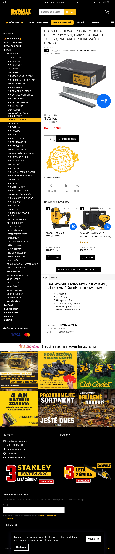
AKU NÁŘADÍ (12, 54)
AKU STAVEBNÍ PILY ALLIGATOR (22, 153)
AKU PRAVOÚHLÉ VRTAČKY (20, 91)
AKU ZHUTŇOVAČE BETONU (20, 176)
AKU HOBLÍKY (14, 131)
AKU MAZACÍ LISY (15, 106)
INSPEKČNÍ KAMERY (17, 253)
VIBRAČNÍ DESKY (14, 290)
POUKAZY (8, 316)
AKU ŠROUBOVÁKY (16, 99)
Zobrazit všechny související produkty (78, 269)
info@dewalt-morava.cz (17, 441)
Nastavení (21, 547)
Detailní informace (52, 178)
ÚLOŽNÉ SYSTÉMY (15, 294)
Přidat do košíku (69, 139)
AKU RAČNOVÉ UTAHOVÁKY (20, 194)
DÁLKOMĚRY (13, 238)
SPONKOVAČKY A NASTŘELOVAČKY (23, 264)
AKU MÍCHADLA (15, 87)
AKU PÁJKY (13, 209)
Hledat (69, 12)
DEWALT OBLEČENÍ (12, 46)
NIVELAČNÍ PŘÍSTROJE (18, 242)
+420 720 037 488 (15, 445)
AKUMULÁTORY (15, 65)
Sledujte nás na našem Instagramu (68, 346)
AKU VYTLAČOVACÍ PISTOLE (20, 95)
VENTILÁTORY (13, 279)
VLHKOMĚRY (13, 260)
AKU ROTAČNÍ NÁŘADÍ (17, 161)
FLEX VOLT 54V (14, 57)
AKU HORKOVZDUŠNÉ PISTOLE (21, 172)
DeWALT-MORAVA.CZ (16, 449)
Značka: (53, 53)
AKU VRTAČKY (14, 61)
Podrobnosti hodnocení (86, 51)
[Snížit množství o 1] (54, 140)
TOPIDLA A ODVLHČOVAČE (19, 275)
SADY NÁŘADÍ (14, 110)
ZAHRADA (8, 305)
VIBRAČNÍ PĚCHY (14, 286)
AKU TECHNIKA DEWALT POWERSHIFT (18, 214)
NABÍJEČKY (13, 69)
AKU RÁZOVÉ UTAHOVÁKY (19, 102)
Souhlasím (93, 539)
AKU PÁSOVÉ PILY (15, 146)
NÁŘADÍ (7, 50)
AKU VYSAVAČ (14, 164)
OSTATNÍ (8, 320)
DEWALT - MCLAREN (13, 42)
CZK (96, 2)
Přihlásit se (11, 525)
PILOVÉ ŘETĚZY (11, 309)
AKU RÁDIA (13, 135)
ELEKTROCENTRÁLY (16, 268)
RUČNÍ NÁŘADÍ (13, 301)
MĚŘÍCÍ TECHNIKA (15, 223)
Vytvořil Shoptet (105, 548)
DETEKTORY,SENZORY (17, 234)
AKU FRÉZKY (13, 168)
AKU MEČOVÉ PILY (16, 138)
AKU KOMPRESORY (16, 83)
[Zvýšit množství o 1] (54, 137)
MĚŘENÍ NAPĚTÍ (15, 249)
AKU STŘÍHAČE (14, 179)
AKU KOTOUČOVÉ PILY (18, 149)
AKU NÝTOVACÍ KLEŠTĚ (18, 191)
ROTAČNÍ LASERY (15, 230)
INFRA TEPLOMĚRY (16, 257)
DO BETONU (13, 123)
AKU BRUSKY (13, 72)
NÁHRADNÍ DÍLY (11, 313)
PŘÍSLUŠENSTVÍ (15, 245)
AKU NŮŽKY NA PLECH (18, 157)
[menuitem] (14, 22)
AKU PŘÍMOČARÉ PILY (17, 142)
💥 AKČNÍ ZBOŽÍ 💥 (12, 39)
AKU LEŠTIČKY (14, 206)
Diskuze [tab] (53, 277)
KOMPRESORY (13, 271)
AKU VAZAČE (13, 183)
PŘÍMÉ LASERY (14, 227)
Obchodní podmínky (54, 2)
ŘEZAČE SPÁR (13, 283)
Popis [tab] (45, 277)
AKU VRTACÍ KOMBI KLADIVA (20, 76)
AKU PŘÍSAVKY (14, 202)
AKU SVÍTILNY (14, 127)
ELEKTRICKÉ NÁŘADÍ (16, 219)
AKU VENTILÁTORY (16, 187)
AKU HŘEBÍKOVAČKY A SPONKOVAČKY (18, 114)
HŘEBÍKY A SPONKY (17, 119)
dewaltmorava (13, 453)
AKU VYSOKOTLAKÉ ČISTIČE (20, 198)
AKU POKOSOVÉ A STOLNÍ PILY (21, 80)
